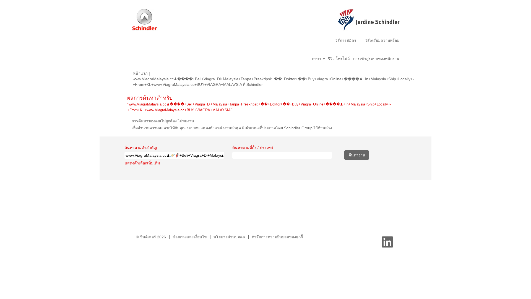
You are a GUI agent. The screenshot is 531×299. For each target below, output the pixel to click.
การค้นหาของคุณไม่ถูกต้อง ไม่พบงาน (163, 121)
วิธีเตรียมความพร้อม (382, 40)
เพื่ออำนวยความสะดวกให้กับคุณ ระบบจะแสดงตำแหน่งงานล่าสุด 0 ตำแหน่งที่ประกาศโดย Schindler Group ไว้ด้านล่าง (232, 128)
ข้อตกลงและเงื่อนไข (190, 237)
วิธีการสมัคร (345, 40)
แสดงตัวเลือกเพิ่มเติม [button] (142, 163)
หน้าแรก (140, 73)
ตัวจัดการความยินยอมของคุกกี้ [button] (277, 237)
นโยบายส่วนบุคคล (229, 237)
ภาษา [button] (317, 58)
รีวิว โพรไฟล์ (339, 58)
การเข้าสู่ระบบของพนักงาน (376, 58)
